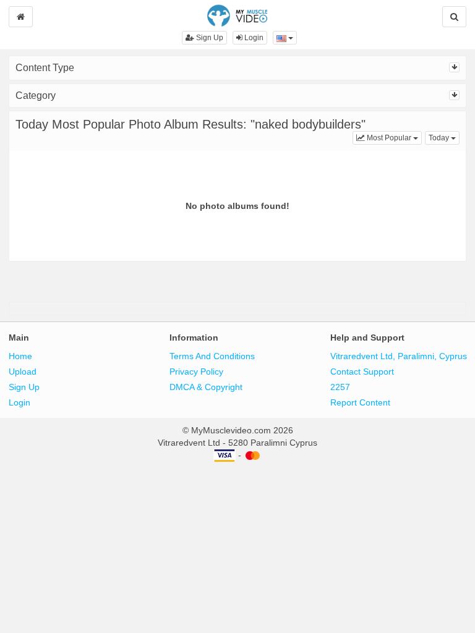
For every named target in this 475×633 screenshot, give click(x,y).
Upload (22, 371)
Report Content (360, 402)
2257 (340, 387)
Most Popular (393, 137)
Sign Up (208, 37)
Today (444, 137)
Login (252, 37)
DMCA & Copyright (205, 387)
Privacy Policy (196, 371)
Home (20, 356)
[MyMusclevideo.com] (237, 15)
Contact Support (362, 371)
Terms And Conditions (212, 356)
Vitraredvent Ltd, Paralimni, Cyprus (398, 356)
